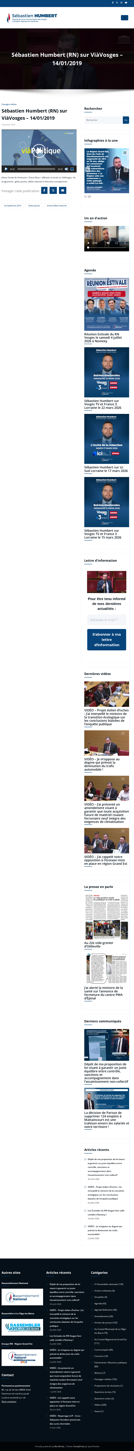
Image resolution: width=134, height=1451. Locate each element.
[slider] (36, 169)
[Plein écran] (72, 169)
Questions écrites (102, 1392)
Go (126, 120)
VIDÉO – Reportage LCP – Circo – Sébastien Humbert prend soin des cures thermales (66, 1419)
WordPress (59, 1446)
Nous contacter (9, 1401)
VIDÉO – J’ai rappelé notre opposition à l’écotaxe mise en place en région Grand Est (105, 860)
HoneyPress (78, 1446)
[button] (39, 151)
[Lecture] (6, 169)
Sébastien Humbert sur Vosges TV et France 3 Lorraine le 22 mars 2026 (102, 404)
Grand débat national (56, 205)
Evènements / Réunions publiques (110, 1362)
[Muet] (66, 169)
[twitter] (53, 190)
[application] (39, 151)
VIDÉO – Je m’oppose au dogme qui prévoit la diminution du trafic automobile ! (102, 764)
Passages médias (9, 104)
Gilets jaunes (34, 205)
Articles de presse (103, 1322)
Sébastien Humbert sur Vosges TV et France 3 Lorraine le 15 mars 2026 (102, 534)
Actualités (99, 1297)
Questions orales (102, 1398)
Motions (98, 1372)
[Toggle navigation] (124, 18)
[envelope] (62, 190)
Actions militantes (103, 1290)
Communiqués (101, 1349)
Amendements (101, 1316)
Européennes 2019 (12, 205)
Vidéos (97, 1404)
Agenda (98, 1303)
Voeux (97, 1411)
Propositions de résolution (107, 1385)
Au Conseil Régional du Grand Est (110, 1339)
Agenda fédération (103, 1309)
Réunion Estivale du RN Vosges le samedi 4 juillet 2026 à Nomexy (103, 337)
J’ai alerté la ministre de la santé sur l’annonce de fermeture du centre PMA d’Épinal (103, 993)
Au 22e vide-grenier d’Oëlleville (98, 944)
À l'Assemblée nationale (106, 1284)
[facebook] (44, 190)
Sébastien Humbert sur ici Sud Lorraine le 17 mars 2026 (106, 469)
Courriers (99, 1356)
